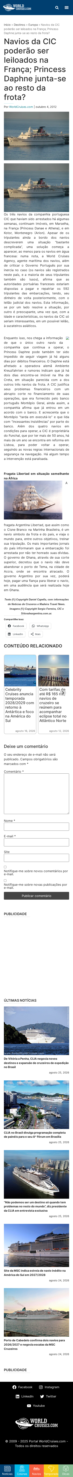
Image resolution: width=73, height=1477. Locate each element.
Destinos (19, 24)
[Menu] (66, 7)
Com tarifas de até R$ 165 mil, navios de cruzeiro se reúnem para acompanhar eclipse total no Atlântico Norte (53, 705)
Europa (33, 24)
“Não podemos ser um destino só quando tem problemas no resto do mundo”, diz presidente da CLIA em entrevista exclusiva (35, 1206)
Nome (9, 820)
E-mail (10, 836)
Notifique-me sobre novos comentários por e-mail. (36, 872)
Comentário (14, 771)
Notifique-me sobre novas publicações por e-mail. (35, 886)
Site (7, 851)
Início (7, 24)
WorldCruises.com (21, 106)
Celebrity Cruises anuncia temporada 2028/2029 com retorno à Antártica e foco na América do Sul (19, 705)
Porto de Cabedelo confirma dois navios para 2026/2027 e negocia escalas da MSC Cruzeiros (34, 1344)
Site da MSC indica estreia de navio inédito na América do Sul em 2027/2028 (35, 1272)
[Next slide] (63, 693)
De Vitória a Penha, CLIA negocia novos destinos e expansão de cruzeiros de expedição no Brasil (36, 1063)
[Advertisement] (36, 956)
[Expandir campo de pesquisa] (56, 7)
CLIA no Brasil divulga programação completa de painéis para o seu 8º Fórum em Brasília (35, 1134)
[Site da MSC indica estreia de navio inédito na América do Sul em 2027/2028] (36, 1245)
